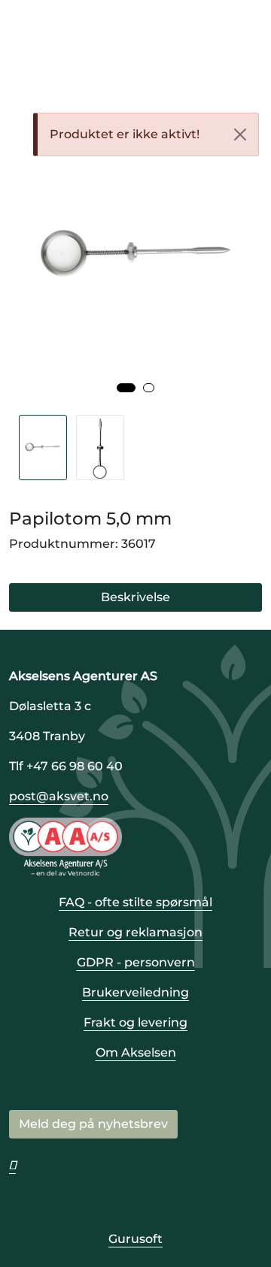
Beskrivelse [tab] (135, 597)
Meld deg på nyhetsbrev (93, 1124)
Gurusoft (135, 1239)
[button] (126, 387)
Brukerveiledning (135, 992)
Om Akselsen (136, 1052)
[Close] (240, 134)
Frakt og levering (135, 1022)
